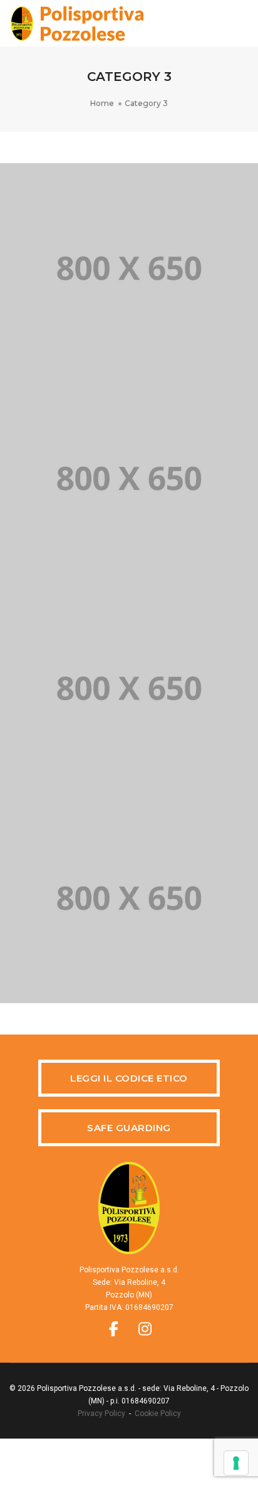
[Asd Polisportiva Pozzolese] (76, 22)
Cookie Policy (158, 1413)
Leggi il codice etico (129, 1078)
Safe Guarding (129, 1128)
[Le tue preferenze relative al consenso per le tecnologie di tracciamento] (236, 1463)
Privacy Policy (101, 1413)
